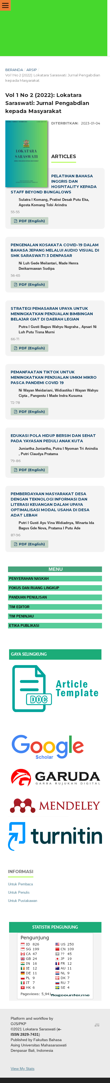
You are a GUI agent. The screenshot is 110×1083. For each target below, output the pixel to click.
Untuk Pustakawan (22, 901)
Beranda (14, 70)
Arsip (31, 70)
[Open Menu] (5, 5)
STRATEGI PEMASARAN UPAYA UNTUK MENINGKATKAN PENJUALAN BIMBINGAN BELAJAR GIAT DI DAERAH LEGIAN (52, 314)
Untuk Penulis (19, 892)
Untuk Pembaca (20, 884)
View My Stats (22, 1068)
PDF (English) (31, 221)
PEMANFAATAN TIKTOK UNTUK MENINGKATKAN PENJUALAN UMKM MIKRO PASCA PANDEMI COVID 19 (54, 377)
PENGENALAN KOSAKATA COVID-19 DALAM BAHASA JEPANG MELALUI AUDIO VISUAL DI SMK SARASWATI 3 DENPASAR (55, 250)
